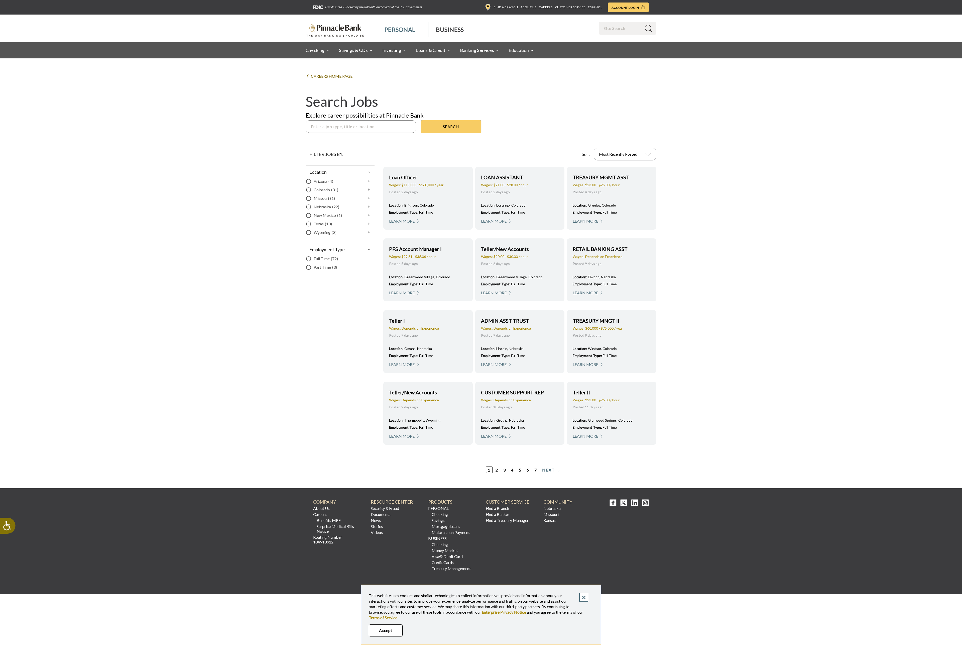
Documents (381, 514)
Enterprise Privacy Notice (504, 612)
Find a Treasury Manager (507, 520)
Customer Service (570, 7)
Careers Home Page (331, 76)
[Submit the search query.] (451, 126)
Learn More (402, 221)
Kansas (549, 520)
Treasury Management (451, 568)
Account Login (626, 8)
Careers (545, 7)
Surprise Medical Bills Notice (335, 528)
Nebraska (552, 508)
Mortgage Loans (446, 526)
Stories (377, 526)
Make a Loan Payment (451, 532)
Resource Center (392, 502)
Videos (377, 532)
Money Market (445, 550)
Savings (438, 520)
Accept (385, 630)
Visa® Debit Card (447, 556)
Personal (400, 29)
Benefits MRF (329, 520)
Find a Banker (497, 514)
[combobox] (621, 28)
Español (595, 7)
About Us (528, 7)
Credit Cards (443, 562)
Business (450, 29)
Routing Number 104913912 (327, 539)
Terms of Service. (383, 617)
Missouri (551, 514)
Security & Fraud (385, 508)
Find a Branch (506, 7)
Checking (440, 514)
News (376, 520)
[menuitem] (400, 29)
